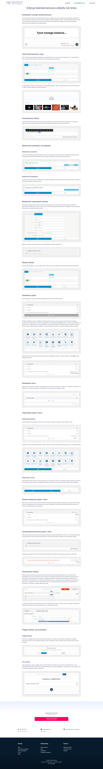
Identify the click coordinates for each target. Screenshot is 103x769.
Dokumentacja (44, 747)
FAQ (42, 749)
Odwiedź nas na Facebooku (72, 729)
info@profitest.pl (47, 729)
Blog (19, 754)
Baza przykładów (22, 750)
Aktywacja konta (67, 747)
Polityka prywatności (46, 752)
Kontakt (65, 750)
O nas (19, 752)
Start (19, 747)
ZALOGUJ (92, 3)
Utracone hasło (67, 749)
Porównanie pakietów (23, 749)
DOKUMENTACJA (79, 3)
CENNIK (67, 3)
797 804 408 (23, 729)
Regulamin (43, 750)
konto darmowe (51, 713)
